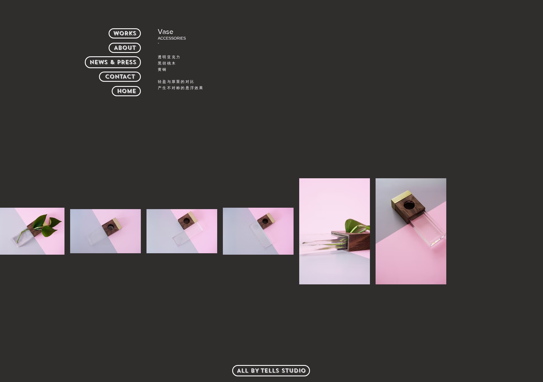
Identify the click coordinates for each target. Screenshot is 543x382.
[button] (271, 370)
